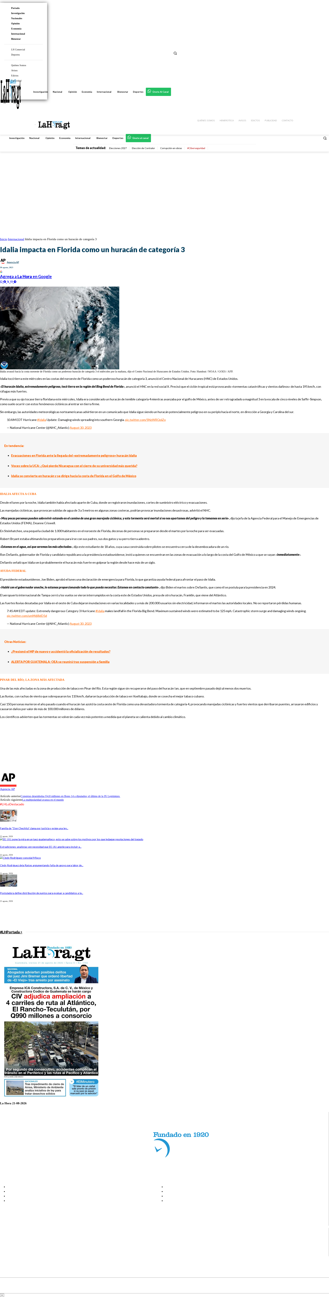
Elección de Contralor (143, 148)
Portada (15, 8)
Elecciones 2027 (118, 148)
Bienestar (16, 39)
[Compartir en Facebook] (5, 281)
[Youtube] (5, 1254)
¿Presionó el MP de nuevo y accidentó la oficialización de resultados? (60, 651)
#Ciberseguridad (196, 148)
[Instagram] (5, 1241)
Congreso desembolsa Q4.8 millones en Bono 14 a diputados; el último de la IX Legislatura (70, 796)
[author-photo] (8, 785)
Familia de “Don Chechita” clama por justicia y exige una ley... (34, 828)
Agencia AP (13, 262)
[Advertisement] (103, 746)
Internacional (18, 34)
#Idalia (41, 420)
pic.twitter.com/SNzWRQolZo (145, 420)
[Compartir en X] (8, 281)
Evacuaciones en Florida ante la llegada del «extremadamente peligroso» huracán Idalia (74, 455)
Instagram (16, 1241)
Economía (16, 28)
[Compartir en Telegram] (15, 281)
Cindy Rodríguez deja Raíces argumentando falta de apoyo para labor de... (41, 865)
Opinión (15, 23)
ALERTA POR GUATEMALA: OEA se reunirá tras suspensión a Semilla (60, 662)
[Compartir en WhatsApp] (1, 281)
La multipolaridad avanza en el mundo (43, 799)
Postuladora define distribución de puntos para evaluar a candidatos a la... (41, 893)
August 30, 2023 (81, 427)
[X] (5, 1249)
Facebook (16, 1236)
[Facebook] (5, 1237)
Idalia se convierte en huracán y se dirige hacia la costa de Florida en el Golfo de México (73, 476)
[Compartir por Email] (12, 281)
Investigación (18, 13)
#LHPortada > (11, 932)
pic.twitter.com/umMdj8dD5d (27, 616)
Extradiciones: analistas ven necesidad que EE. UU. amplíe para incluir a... (40, 846)
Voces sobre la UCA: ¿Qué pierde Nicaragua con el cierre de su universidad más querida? (74, 466)
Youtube (15, 1253)
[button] (325, 138)
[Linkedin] (5, 1245)
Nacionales (16, 18)
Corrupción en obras (171, 148)
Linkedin (15, 1245)
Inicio (3, 239)
